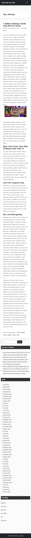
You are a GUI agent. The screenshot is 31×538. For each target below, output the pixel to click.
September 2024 (7, 426)
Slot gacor (3, 520)
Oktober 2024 (7, 424)
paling (14, 335)
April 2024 (6, 438)
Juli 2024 (5, 431)
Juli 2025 (5, 403)
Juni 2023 (5, 461)
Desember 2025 (7, 394)
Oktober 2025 (7, 398)
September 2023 (7, 454)
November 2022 (7, 477)
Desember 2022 (7, 475)
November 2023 (7, 450)
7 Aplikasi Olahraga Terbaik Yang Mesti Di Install (14, 25)
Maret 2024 (6, 440)
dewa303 (3, 503)
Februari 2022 (7, 491)
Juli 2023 (5, 459)
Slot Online (12, 332)
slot (2, 517)
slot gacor (3, 506)
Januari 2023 (6, 473)
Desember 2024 (7, 419)
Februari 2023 (7, 470)
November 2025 (7, 396)
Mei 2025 (5, 408)
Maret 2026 (6, 387)
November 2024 (7, 422)
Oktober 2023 (7, 452)
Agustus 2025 (6, 401)
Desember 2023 (7, 447)
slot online (4, 513)
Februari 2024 (7, 443)
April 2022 (6, 487)
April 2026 (6, 384)
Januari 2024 (6, 445)
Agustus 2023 (6, 457)
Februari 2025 (7, 415)
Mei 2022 (5, 484)
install (4, 335)
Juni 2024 (5, 433)
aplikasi (23, 332)
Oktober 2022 (7, 480)
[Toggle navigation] (27, 2)
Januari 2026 (6, 391)
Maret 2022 (6, 489)
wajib (18, 335)
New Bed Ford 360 (8, 3)
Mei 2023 (5, 463)
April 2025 (6, 410)
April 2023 (6, 466)
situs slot (3, 510)
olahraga (9, 335)
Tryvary (21, 535)
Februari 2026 (7, 389)
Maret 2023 (6, 468)
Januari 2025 (6, 417)
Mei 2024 (5, 436)
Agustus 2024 (6, 429)
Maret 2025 (6, 412)
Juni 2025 (5, 405)
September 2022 (7, 482)
